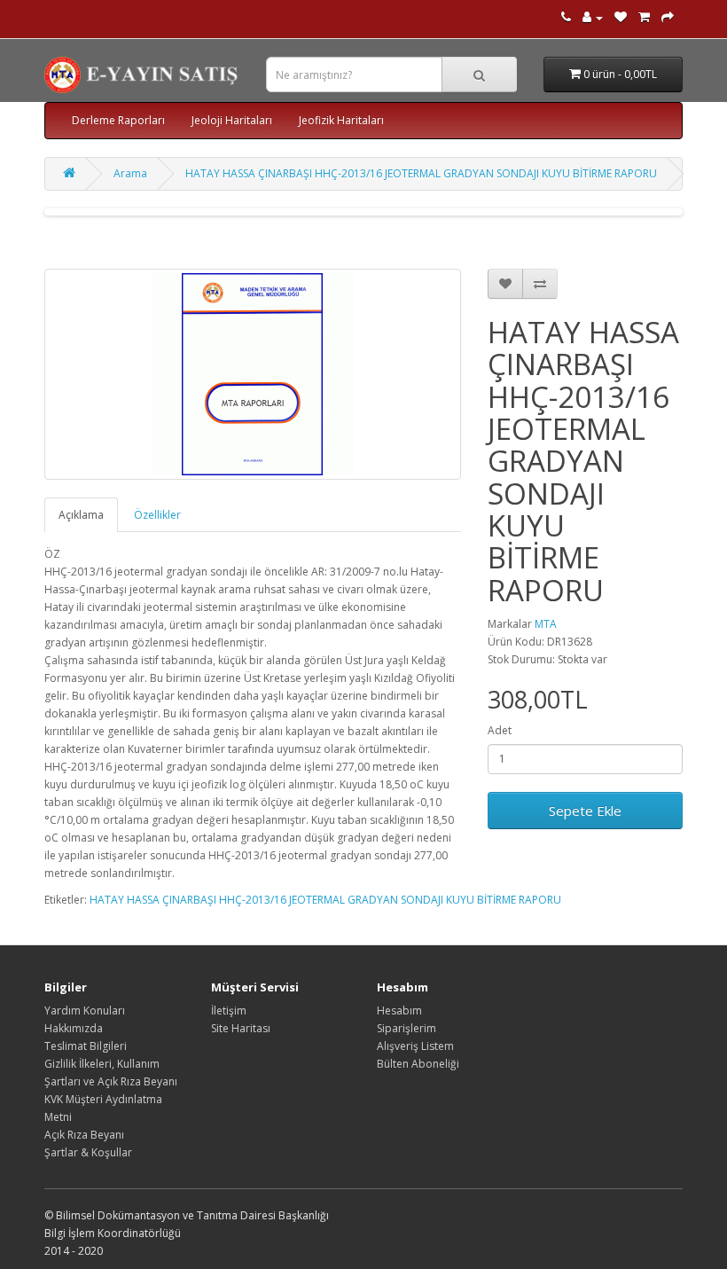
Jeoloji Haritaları (232, 120)
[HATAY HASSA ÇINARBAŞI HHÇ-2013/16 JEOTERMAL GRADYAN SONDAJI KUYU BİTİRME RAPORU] (252, 374)
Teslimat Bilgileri (85, 1046)
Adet (500, 730)
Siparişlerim (406, 1028)
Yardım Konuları (84, 1010)
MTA (546, 623)
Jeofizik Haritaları (341, 120)
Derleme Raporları (118, 120)
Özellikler (157, 514)
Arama (130, 173)
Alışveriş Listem (415, 1046)
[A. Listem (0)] (620, 17)
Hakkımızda (73, 1028)
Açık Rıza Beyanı (84, 1134)
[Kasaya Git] (667, 17)
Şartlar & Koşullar (88, 1152)
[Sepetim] (644, 17)
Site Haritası (240, 1028)
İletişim (228, 1010)
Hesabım (399, 1010)
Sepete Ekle (585, 810)
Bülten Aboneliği (418, 1063)
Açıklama (81, 514)
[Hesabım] (592, 17)
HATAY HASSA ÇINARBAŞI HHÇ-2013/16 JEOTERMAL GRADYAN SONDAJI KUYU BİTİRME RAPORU (421, 173)
